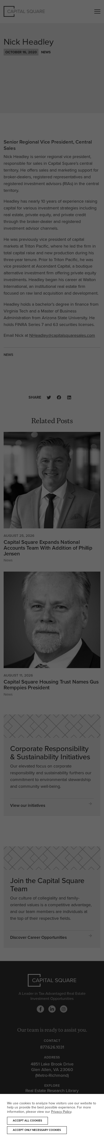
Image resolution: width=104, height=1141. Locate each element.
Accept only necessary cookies (37, 1130)
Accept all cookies (27, 1120)
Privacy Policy (61, 1111)
